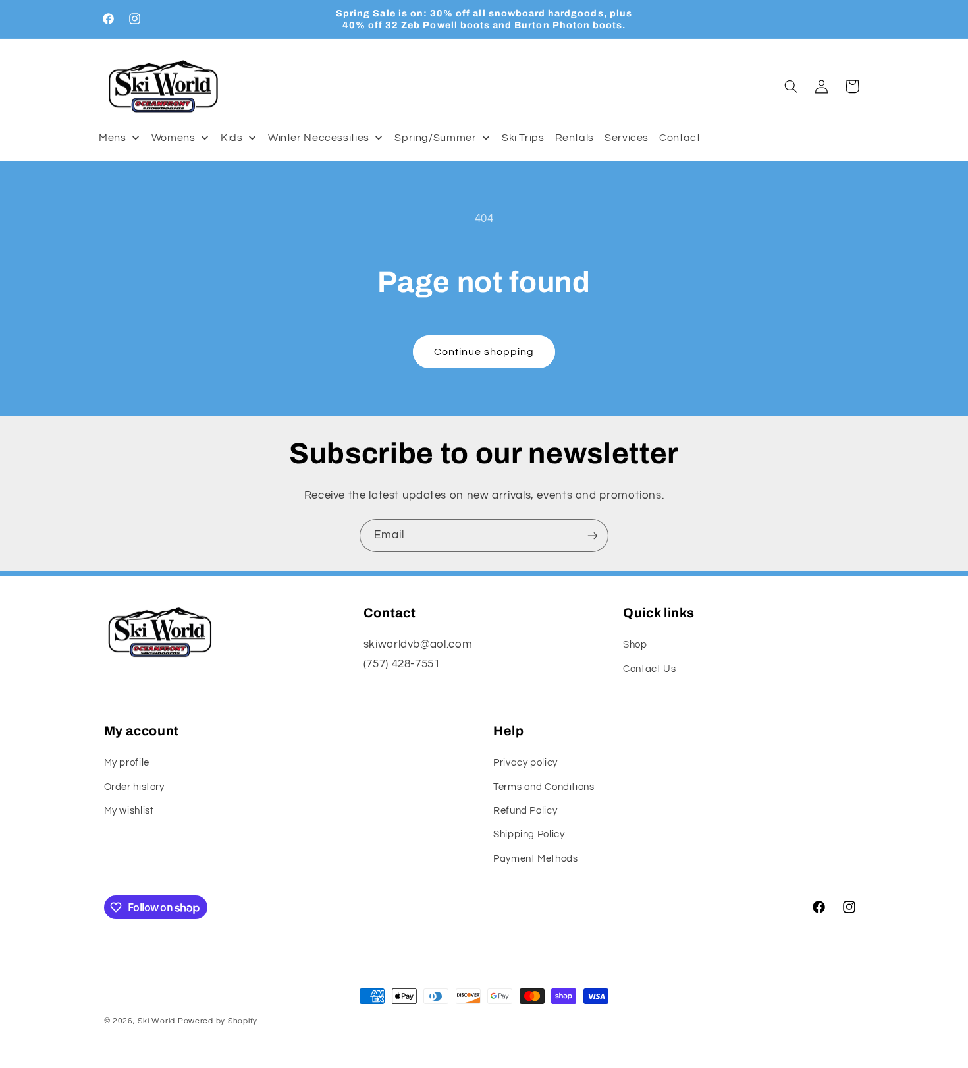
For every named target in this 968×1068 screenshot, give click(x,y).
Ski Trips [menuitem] (523, 137)
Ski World (156, 1021)
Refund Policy (525, 811)
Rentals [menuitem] (574, 137)
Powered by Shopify (217, 1021)
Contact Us (649, 669)
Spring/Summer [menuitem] (435, 137)
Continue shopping (484, 352)
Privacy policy (525, 763)
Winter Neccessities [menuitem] (318, 137)
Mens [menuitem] (112, 137)
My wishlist (129, 811)
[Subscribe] (593, 535)
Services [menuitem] (627, 137)
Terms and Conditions (544, 787)
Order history (134, 787)
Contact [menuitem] (679, 137)
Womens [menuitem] (173, 137)
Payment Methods (535, 859)
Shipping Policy (528, 834)
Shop (635, 645)
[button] (791, 86)
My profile (126, 763)
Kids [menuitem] (232, 137)
